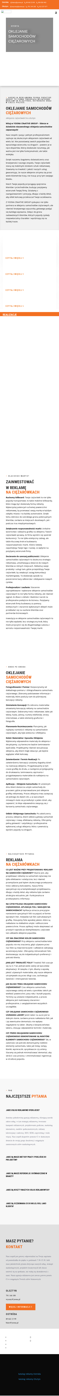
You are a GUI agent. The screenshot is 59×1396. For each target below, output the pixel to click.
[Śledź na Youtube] (30, 1348)
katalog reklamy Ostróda (29, 1374)
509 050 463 (42, 2)
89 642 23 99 (30, 2)
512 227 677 (43, 6)
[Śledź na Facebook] (30, 1337)
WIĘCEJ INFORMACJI (19, 1307)
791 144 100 (32, 6)
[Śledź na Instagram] (30, 1341)
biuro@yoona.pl (17, 2)
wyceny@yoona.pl (18, 6)
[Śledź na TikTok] (30, 1344)
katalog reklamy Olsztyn (29, 1379)
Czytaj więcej (13, 258)
